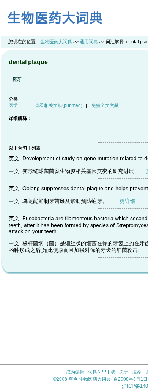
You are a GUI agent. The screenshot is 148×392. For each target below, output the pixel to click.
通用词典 (89, 41)
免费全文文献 (105, 105)
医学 (13, 105)
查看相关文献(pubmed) (58, 105)
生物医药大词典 (56, 41)
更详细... (130, 201)
